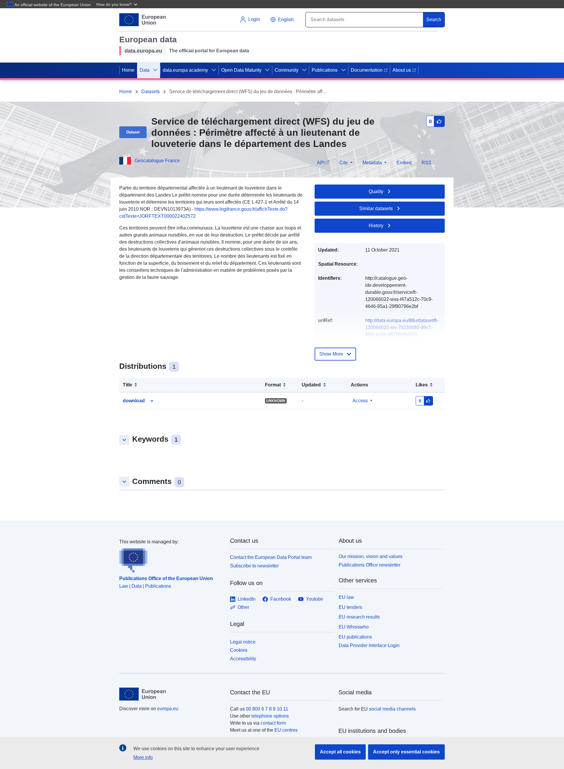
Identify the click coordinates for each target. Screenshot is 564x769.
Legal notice (243, 641)
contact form (273, 723)
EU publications (355, 636)
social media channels (392, 708)
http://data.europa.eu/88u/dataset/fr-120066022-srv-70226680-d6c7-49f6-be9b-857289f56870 (402, 327)
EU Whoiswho (354, 626)
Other (243, 607)
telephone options (270, 715)
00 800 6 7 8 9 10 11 (267, 708)
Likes (422, 384)
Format (273, 384)
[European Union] (171, 694)
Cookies (238, 650)
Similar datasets (376, 208)
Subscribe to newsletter (254, 565)
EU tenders (350, 607)
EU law (346, 597)
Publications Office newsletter (369, 564)
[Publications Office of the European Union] (171, 558)
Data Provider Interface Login (369, 645)
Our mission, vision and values (370, 556)
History (376, 225)
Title (127, 384)
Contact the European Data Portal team (271, 557)
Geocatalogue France (157, 160)
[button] (117, 4)
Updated (311, 384)
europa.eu (167, 708)
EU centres (286, 730)
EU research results (359, 616)
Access (360, 400)
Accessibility (243, 658)
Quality (376, 191)
